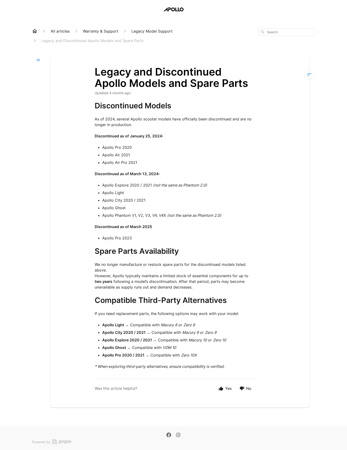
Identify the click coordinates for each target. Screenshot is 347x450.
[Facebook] (169, 435)
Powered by (41, 442)
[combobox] (286, 32)
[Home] (35, 31)
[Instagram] (178, 435)
